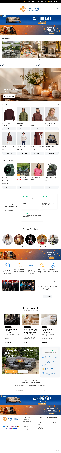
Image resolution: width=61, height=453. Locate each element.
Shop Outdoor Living (9, 96)
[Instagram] (51, 422)
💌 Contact (56, 1)
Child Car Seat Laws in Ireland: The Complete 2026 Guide (11, 331)
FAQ (27, 429)
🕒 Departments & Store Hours (39, 1)
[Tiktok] (55, 422)
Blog (40, 422)
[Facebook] (49, 422)
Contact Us (26, 419)
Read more (7, 342)
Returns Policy (27, 424)
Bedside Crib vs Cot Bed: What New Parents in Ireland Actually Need (48, 331)
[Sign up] (43, 390)
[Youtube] (53, 422)
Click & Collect (27, 426)
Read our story (47, 296)
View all (57, 104)
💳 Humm (50, 1)
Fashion (7, 246)
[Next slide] (57, 50)
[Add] (28, 174)
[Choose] (14, 119)
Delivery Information (26, 421)
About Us (40, 419)
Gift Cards (39, 424)
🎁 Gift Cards (27, 1)
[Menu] (3, 9)
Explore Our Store (23, 371)
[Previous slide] (1, 84)
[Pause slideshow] (26, 99)
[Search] (6, 9)
